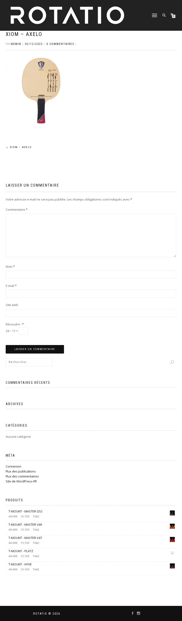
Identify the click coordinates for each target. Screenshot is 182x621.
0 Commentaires (60, 44)
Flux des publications (21, 471)
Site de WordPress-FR (21, 481)
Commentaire (16, 209)
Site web (12, 305)
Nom (10, 266)
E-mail (11, 286)
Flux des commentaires (22, 476)
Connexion (13, 466)
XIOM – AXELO (24, 34)
